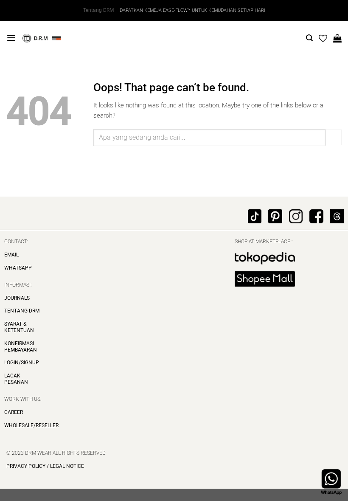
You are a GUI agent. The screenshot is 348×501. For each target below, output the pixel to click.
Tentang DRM (98, 10)
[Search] (309, 38)
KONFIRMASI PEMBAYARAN (20, 347)
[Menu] (11, 38)
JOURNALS (17, 298)
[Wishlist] (323, 38)
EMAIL (11, 255)
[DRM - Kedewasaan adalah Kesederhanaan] (41, 38)
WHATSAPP (18, 268)
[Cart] (337, 38)
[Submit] (334, 137)
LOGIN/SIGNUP (21, 363)
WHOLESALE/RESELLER (31, 425)
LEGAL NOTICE (66, 466)
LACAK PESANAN (16, 379)
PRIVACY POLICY (25, 466)
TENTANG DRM (21, 311)
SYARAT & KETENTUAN (19, 327)
